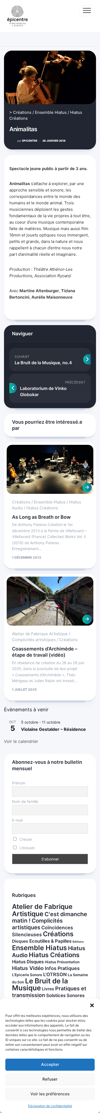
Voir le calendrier (21, 741)
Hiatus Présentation (62, 962)
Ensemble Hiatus (51, 112)
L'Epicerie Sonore (27, 975)
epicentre (27, 140)
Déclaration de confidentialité (50, 1106)
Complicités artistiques (34, 639)
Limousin (26, 847)
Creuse (25, 839)
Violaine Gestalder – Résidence (53, 729)
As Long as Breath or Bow (41, 517)
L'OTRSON (55, 974)
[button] (92, 1005)
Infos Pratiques (62, 968)
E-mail (17, 820)
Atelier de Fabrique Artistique (40, 633)
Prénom (18, 783)
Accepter (50, 1064)
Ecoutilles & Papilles (50, 941)
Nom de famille (25, 801)
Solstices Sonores (65, 995)
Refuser (50, 1079)
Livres (48, 988)
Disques (20, 941)
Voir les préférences (50, 1093)
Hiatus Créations (42, 507)
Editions (78, 941)
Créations (22, 112)
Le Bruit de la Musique (40, 984)
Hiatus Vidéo (28, 968)
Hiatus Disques (28, 961)
